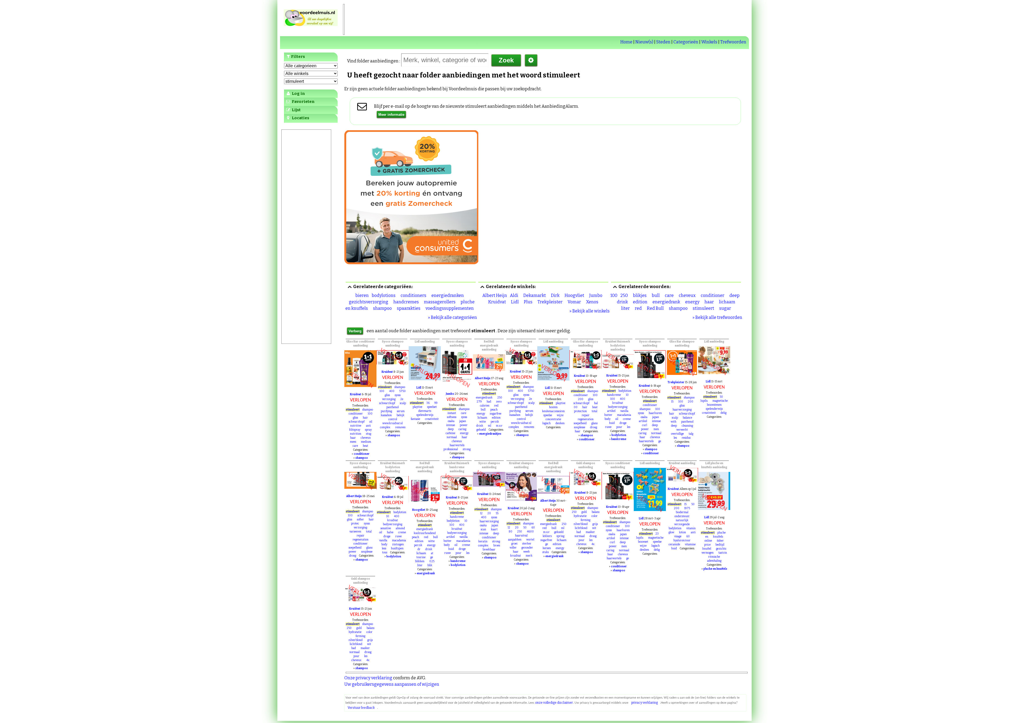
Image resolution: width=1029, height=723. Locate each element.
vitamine (690, 544)
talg (691, 433)
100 (613, 295)
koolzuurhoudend (425, 533)
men (656, 429)
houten (553, 407)
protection (580, 411)
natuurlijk (682, 520)
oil (370, 421)
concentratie (553, 419)
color (594, 516)
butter (608, 415)
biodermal (682, 512)
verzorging (389, 399)
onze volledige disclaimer (554, 703)
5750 (402, 391)
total (594, 411)
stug (368, 433)
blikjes (640, 295)
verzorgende (682, 524)
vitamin (691, 528)
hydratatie (580, 516)
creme (627, 419)
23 (657, 533)
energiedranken (447, 295)
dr (418, 549)
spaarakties (408, 308)
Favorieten (303, 101)
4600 (530, 531)
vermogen (708, 552)
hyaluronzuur (682, 540)
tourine (421, 557)
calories (484, 405)
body (607, 419)
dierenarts (424, 411)
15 (672, 401)
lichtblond (581, 528)
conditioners (413, 295)
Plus (528, 301)
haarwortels (457, 445)
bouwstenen (714, 405)
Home (626, 41)
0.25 (431, 561)
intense (450, 425)
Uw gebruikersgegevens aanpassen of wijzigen (391, 684)
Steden (663, 41)
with (673, 421)
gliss (355, 417)
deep (734, 295)
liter (625, 308)
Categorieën (685, 41)
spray (368, 429)
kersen (547, 548)
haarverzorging (682, 409)
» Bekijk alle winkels (589, 311)
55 (497, 513)
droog (593, 427)
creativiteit (432, 419)
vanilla (624, 411)
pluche (721, 532)
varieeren (355, 531)
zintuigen (398, 544)
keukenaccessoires (553, 411)
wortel (530, 539)
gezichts (721, 548)
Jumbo (595, 295)
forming (585, 520)
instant (452, 413)
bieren (362, 295)
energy (692, 301)
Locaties (300, 117)
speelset (432, 407)
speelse (547, 415)
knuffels (718, 536)
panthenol (392, 407)
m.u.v (499, 425)
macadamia (624, 415)
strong (467, 449)
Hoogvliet (574, 295)
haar (709, 301)
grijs (595, 524)
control (392, 419)
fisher (720, 540)
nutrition (355, 433)
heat (365, 446)
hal (596, 403)
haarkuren (655, 413)
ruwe (608, 427)
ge (659, 441)
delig (723, 413)
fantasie (415, 419)
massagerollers (440, 301)
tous (384, 552)
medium (366, 442)
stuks (545, 552)
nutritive (355, 425)
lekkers (547, 536)
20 (489, 513)
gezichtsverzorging (368, 301)
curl (644, 425)
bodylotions (384, 295)
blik (429, 565)
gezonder (527, 547)
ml (489, 425)
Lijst (296, 109)
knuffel (706, 548)
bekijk (400, 415)
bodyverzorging (617, 407)
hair (365, 417)
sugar (725, 308)
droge (623, 423)
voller (513, 547)
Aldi (514, 295)
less (384, 548)
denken (560, 423)
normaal (452, 437)
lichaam (727, 301)
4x (593, 544)
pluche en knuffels (715, 569)
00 (575, 407)
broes (496, 545)
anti (368, 425)
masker (590, 532)
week (526, 551)
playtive (417, 407)
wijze (560, 415)
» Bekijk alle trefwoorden (717, 317)
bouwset (643, 541)
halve (390, 532)
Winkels (709, 41)
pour (619, 427)
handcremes (406, 301)
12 (481, 513)
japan (462, 421)
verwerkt (682, 429)
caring (462, 429)
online (708, 540)
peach (494, 409)
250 (624, 295)
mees (353, 442)
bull (656, 295)
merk (529, 555)
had (489, 401)
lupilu (704, 401)
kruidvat (617, 403)
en (706, 536)
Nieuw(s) (644, 41)
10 (627, 395)
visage (677, 536)
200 (580, 399)
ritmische (714, 556)
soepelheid (580, 423)
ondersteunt (681, 516)
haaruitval (521, 535)
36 (428, 403)
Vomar (574, 301)
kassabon (386, 415)
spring (560, 536)
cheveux (687, 295)
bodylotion (624, 391)
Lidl (515, 301)
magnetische (720, 401)
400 (391, 391)
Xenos (592, 301)
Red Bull (655, 308)
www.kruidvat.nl (392, 423)
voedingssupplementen (450, 308)
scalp (403, 403)
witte (482, 421)
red (638, 308)
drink (622, 301)
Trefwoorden (733, 41)
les (628, 427)
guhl (584, 512)
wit (594, 528)
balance (687, 417)
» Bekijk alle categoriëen (452, 317)
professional (450, 449)
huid (612, 423)
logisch (546, 423)
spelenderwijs (424, 415)
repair (586, 415)
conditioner (712, 295)
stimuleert (703, 308)
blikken (419, 561)
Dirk (555, 295)
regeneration (586, 419)
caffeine (450, 433)
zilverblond (580, 524)
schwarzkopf (356, 421)
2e (401, 399)
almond (400, 528)
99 (436, 403)
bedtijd (719, 544)
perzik (495, 421)
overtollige (677, 433)
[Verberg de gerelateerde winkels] (482, 286)
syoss (398, 395)
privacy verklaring (644, 703)
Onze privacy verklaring (368, 677)
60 (533, 527)
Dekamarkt (534, 295)
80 (510, 531)
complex (385, 427)
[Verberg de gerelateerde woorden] (615, 286)
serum (401, 411)
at (432, 553)
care (669, 295)
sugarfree (495, 413)
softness (451, 417)
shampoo (382, 308)
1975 (687, 508)
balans (595, 512)
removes (400, 427)
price (707, 544)
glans (594, 423)
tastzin (722, 552)
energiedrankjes (490, 433)
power (464, 425)
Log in (298, 93)
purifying (386, 411)
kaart (494, 529)
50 (721, 396)
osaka (451, 421)
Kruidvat (497, 301)
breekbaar (489, 549)
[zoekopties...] (531, 60)
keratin (482, 541)
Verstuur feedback (361, 708)
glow (671, 532)
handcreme (614, 395)
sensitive (386, 528)
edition (640, 301)
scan (483, 529)
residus (686, 437)
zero (499, 401)
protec (355, 523)
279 (479, 401)
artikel (611, 411)
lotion (682, 532)
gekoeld (481, 429)
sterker (526, 543)
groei (514, 543)
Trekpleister (550, 301)
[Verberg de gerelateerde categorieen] (349, 286)
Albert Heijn (494, 295)
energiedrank (666, 301)
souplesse (579, 427)
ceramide (674, 544)
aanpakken (514, 539)
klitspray (354, 429)
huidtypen (397, 548)
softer (360, 519)
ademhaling (714, 560)
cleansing (687, 425)
